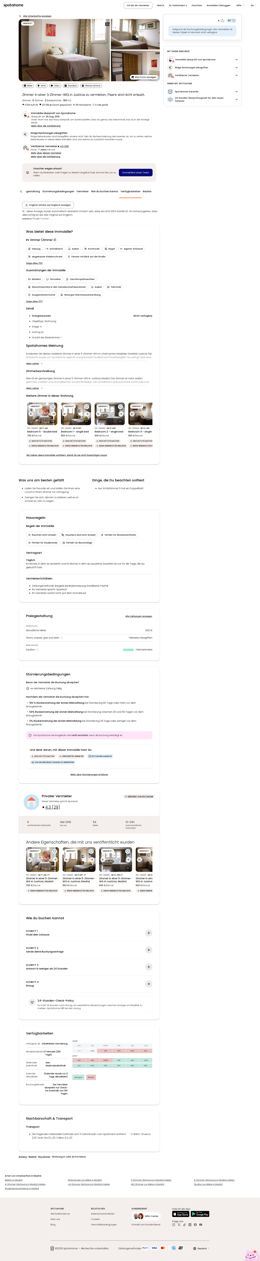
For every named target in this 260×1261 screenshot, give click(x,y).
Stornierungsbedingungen (58, 191)
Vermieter (83, 191)
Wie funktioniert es (60, 1213)
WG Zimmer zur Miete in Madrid (147, 1184)
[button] (240, 5)
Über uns (55, 1219)
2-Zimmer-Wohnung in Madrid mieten (151, 1180)
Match (160, 5)
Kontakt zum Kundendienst (146, 1224)
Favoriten (197, 5)
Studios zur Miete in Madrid (208, 1184)
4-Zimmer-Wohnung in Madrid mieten (25, 1184)
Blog (53, 1224)
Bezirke (147, 191)
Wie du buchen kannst (104, 191)
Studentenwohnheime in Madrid (22, 1188)
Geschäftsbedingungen (104, 1224)
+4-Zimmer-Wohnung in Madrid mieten (89, 1184)
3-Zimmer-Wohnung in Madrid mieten (214, 1180)
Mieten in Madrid (13, 1180)
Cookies (95, 1219)
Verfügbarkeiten (130, 191)
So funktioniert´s (178, 5)
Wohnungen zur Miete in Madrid (85, 1180)
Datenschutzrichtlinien (103, 1213)
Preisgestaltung (30, 191)
